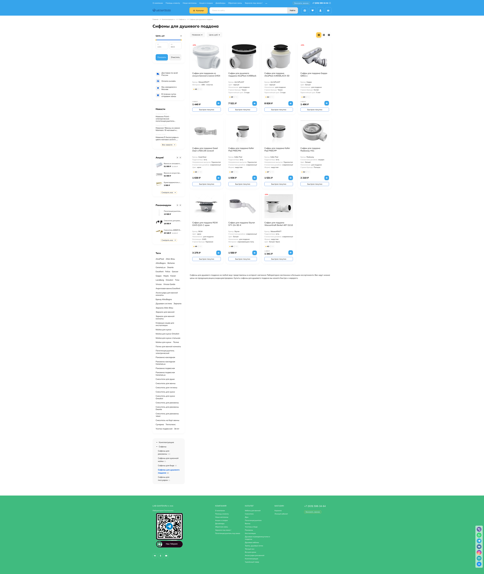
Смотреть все (168, 192)
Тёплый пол (249, 549)
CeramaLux (160, 267)
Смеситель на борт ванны (167, 420)
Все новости (167, 145)
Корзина (278, 511)
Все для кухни (250, 552)
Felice (167, 271)
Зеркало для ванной (165, 312)
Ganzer (175, 271)
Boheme (171, 263)
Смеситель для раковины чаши (167, 414)
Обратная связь (235, 3)
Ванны (247, 523)
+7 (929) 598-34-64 (320, 3)
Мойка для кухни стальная (168, 338)
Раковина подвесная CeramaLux (165, 373)
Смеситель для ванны (165, 383)
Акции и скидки (206, 3)
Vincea (159, 284)
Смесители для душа (165, 379)
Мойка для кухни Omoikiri (167, 334)
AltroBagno (161, 263)
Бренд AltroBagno (164, 299)
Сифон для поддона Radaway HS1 (310, 149)
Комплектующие (168, 19)
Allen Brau (170, 259)
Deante (170, 267)
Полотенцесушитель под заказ (227, 533)
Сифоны (182, 19)
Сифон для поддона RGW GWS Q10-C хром (205, 223)
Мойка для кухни (163, 329)
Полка (176, 342)
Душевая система (164, 303)
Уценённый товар (252, 562)
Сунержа (160, 424)
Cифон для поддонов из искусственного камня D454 (206, 74)
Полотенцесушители (253, 520)
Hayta (166, 276)
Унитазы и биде (251, 527)
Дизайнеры (220, 3)
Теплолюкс (171, 424)
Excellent (159, 271)
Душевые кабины (252, 542)
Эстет (176, 429)
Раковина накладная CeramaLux (165, 362)
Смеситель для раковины (167, 402)
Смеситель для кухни (165, 392)
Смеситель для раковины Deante (167, 408)
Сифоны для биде (167, 465)
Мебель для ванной (253, 511)
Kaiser (173, 276)
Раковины (249, 530)
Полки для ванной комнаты (168, 346)
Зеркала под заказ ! (253, 3)
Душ (246, 517)
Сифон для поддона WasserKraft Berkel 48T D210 (278, 223)
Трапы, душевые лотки (254, 546)
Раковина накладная (165, 357)
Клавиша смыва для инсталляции (165, 324)
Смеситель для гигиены (166, 387)
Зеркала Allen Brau (164, 308)
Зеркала (177, 303)
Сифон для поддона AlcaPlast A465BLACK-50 (276, 74)
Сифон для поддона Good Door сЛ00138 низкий (205, 149)
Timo (177, 280)
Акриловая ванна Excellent (168, 288)
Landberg (160, 280)
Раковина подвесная (165, 368)
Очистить (175, 57)
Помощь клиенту (173, 3)
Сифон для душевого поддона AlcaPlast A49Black (242, 74)
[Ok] (160, 555)
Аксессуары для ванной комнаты (167, 293)
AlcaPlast (160, 259)
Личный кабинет (281, 514)
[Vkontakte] (155, 555)
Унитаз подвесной (164, 429)
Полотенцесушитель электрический (165, 351)
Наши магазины (189, 3)
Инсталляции (250, 533)
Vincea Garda (169, 284)
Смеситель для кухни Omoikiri (165, 397)
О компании (158, 3)
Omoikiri (169, 280)
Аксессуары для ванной (254, 555)
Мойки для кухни (163, 342)
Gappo (159, 276)
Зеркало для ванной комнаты (165, 317)
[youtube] (166, 555)
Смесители (249, 514)
